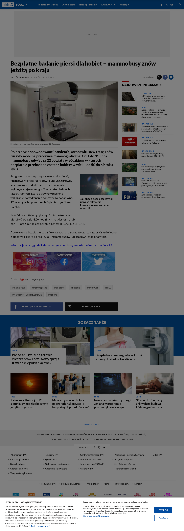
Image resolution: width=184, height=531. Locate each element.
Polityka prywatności (40, 526)
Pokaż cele (163, 518)
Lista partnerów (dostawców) (96, 516)
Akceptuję (163, 510)
